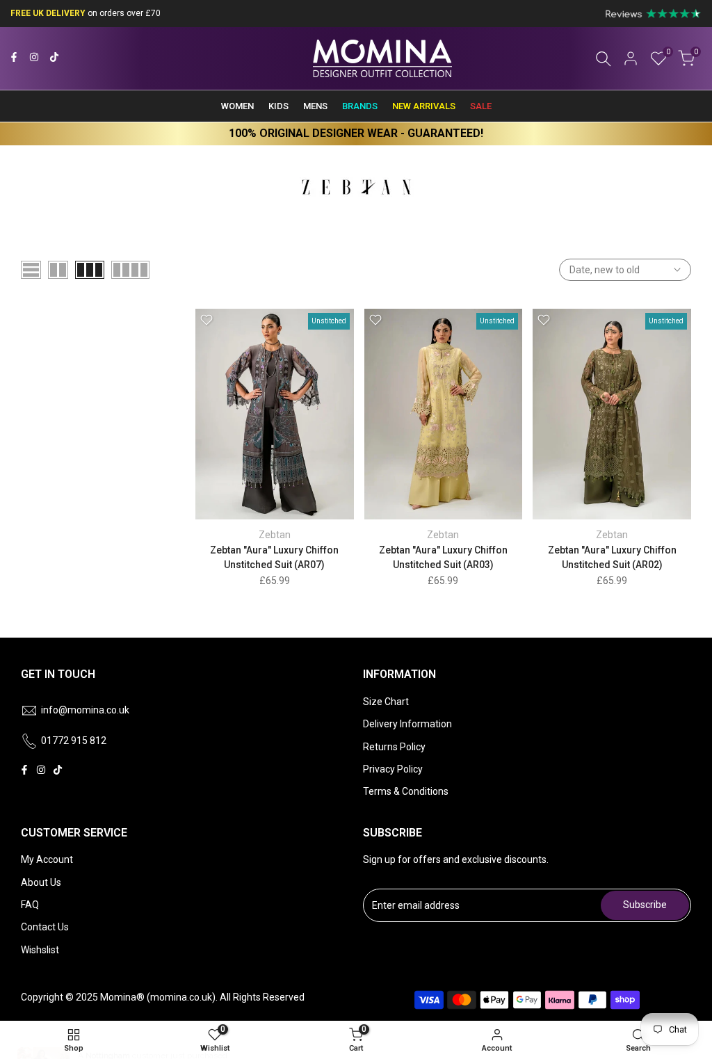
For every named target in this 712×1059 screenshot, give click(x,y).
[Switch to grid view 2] (58, 270)
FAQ (30, 904)
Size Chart (386, 701)
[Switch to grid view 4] (130, 270)
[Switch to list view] (31, 270)
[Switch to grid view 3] (89, 270)
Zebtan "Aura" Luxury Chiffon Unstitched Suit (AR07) (274, 557)
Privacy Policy (393, 769)
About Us (41, 882)
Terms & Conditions (405, 791)
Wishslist (40, 949)
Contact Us (45, 926)
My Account (47, 859)
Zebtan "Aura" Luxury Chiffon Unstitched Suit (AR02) (612, 557)
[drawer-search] (603, 59)
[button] (206, 320)
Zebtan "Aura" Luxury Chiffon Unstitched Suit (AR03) (443, 557)
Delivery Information (407, 723)
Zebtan (275, 535)
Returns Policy (394, 746)
